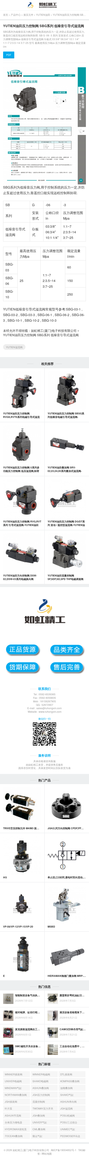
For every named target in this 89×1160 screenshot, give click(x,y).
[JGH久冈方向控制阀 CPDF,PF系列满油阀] (67, 806)
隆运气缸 (37, 1136)
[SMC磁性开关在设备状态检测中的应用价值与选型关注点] (8, 1049)
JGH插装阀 (11, 1101)
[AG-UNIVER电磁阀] (22, 855)
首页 (5, 14)
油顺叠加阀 (66, 1088)
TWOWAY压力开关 (42, 1108)
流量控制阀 (38, 1101)
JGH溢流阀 (66, 1108)
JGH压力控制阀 (41, 1094)
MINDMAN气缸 (13, 1088)
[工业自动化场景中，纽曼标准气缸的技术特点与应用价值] (53, 1049)
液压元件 (28, 14)
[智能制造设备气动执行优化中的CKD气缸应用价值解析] (8, 999)
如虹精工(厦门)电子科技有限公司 (54, 330)
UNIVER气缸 (39, 1122)
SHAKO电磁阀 (40, 1081)
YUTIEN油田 (43, 14)
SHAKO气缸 (67, 1094)
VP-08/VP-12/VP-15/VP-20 (18, 926)
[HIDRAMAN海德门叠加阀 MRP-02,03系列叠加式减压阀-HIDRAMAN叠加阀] (67, 954)
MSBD (51, 926)
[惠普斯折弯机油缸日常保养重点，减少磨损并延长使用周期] (53, 999)
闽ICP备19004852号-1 (63, 1150)
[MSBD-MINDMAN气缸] (67, 905)
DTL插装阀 (66, 1074)
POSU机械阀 (67, 1115)
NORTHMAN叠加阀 (16, 1094)
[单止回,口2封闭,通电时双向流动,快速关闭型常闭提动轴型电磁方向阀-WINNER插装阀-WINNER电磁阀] (67, 855)
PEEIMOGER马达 (70, 1136)
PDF (8, 55)
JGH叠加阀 (38, 1115)
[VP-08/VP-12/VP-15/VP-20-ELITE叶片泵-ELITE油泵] (22, 905)
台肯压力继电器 (13, 1122)
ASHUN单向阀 (68, 1101)
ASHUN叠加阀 (40, 1088)
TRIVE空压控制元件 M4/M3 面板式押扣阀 (26, 828)
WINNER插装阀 (13, 1074)
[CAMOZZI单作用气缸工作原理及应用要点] (53, 1033)
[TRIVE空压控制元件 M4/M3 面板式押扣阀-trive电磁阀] (22, 806)
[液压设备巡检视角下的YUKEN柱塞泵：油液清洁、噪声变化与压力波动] (53, 1016)
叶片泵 (8, 1108)
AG (5, 877)
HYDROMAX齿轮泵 (16, 1129)
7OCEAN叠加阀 (14, 1136)
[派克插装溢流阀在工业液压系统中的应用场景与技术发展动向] (8, 1033)
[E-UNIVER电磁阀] (22, 954)
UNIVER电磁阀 (13, 1081)
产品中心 (16, 14)
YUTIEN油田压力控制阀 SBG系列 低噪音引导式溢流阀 (41, 335)
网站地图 (47, 1153)
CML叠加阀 (38, 1129)
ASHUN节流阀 (13, 1115)
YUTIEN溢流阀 (14, 347)
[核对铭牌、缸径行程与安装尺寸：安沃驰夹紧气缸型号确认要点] (8, 1016)
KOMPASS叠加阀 (69, 1081)
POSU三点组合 (68, 1122)
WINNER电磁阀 (41, 1074)
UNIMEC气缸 (67, 1129)
